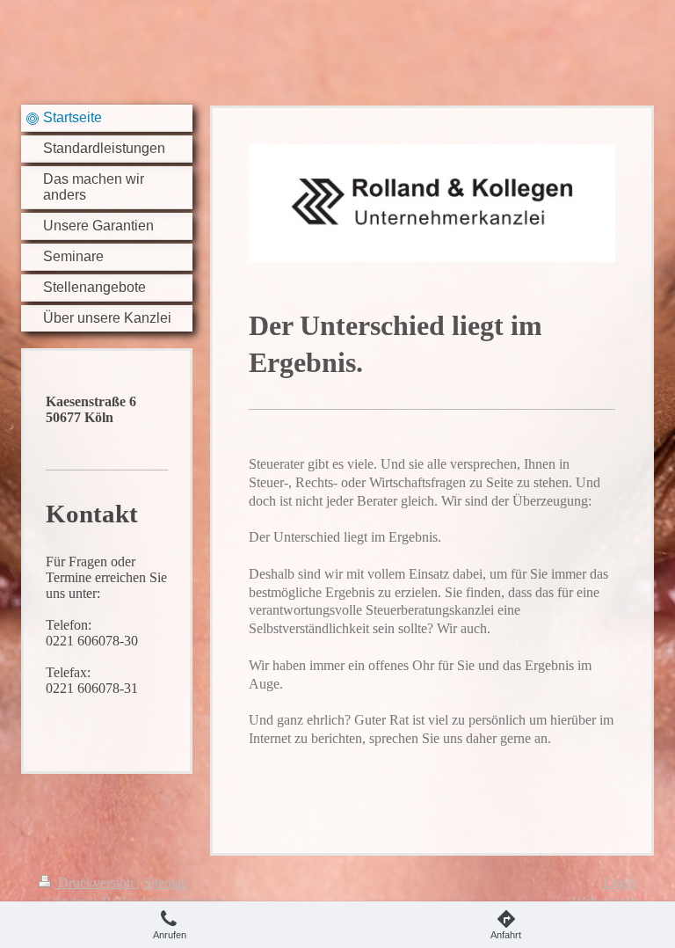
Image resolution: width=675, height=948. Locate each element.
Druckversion (95, 882)
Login (619, 882)
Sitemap (165, 882)
